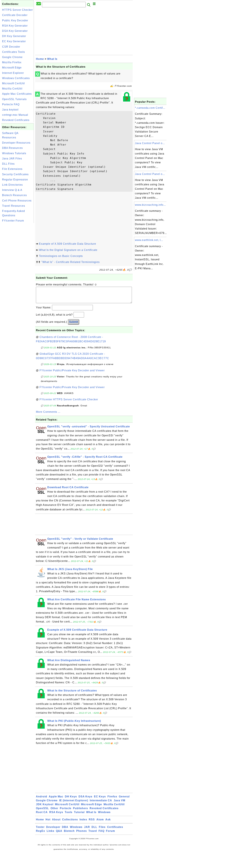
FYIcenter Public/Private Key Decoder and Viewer (72, 370)
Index (83, 819)
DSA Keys (85, 796)
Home (40, 59)
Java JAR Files (12, 158)
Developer (53, 827)
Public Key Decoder (15, 20)
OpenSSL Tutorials (14, 99)
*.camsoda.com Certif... (150, 107)
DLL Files (8, 163)
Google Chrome (12, 57)
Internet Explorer (13, 73)
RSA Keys (56, 812)
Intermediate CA (101, 800)
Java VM (119, 800)
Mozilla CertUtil (12, 88)
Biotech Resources (14, 195)
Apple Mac (56, 796)
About (56, 819)
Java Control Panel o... (150, 143)
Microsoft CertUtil (13, 83)
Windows (104, 812)
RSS (92, 819)
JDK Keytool (44, 804)
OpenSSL (42, 808)
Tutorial (79, 812)
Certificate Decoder (14, 15)
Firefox (112, 796)
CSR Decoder (11, 46)
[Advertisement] (17, 273)
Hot (48, 819)
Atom (100, 819)
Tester (40, 827)
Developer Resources (16, 142)
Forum (110, 831)
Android (41, 796)
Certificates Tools (13, 52)
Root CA (42, 812)
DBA (65, 827)
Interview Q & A (12, 190)
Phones (81, 831)
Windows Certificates (16, 78)
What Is (52, 59)
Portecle (65, 808)
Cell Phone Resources (17, 200)
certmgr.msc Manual (15, 114)
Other (54, 808)
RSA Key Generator (15, 25)
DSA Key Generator (15, 31)
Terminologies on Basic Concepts (61, 256)
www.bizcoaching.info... (150, 204)
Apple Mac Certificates (17, 93)
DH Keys (71, 796)
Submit (73, 321)
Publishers (80, 808)
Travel (92, 831)
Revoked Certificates (15, 120)
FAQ (101, 831)
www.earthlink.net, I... (149, 240)
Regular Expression (15, 179)
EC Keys (100, 796)
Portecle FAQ (11, 104)
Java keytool (10, 109)
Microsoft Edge (12, 67)
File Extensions (12, 169)
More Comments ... (48, 411)
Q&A (59, 831)
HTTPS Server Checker (17, 9)
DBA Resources (12, 148)
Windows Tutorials (14, 153)
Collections (70, 819)
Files (102, 827)
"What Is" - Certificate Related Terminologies (70, 262)
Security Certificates (15, 174)
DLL (94, 827)
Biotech (69, 831)
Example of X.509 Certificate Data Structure (67, 243)
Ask (108, 819)
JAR (87, 827)
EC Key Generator (14, 41)
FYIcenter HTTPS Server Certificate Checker (69, 399)
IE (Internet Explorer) (73, 800)
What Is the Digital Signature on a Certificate (68, 250)
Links (50, 831)
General (124, 796)
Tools (68, 812)
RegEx (40, 831)
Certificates (115, 827)
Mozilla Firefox (11, 62)
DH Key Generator (14, 36)
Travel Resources (13, 205)
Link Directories (12, 184)
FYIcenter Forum (13, 220)
